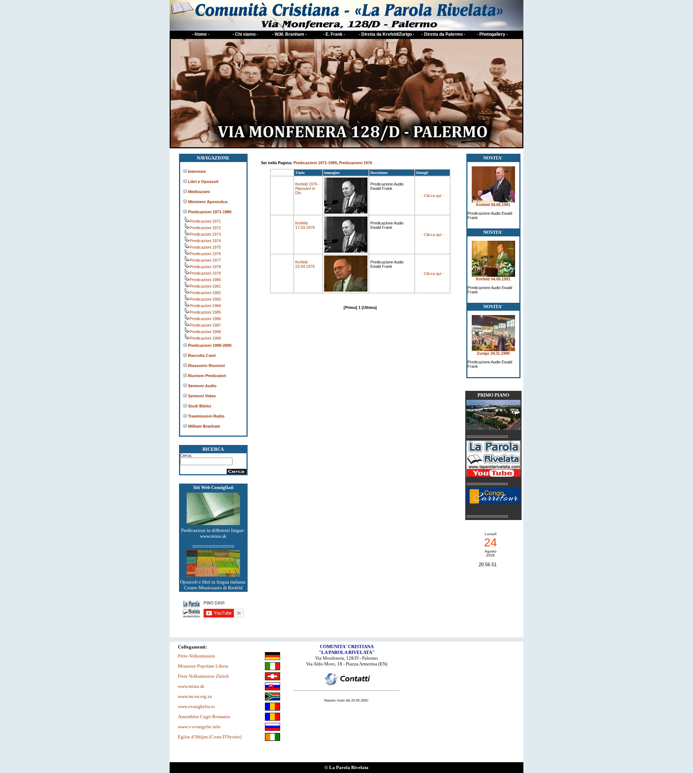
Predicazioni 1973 (205, 234)
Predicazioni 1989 (205, 338)
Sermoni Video (202, 396)
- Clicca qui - (433, 195)
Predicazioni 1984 (205, 305)
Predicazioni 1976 (205, 254)
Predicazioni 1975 (205, 247)
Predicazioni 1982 (205, 293)
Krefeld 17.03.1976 (305, 225)
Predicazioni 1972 (205, 228)
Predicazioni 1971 (205, 221)
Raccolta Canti (202, 355)
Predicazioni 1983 (205, 299)
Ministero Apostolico (208, 202)
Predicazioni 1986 (205, 318)
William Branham (204, 426)
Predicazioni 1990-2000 (209, 345)
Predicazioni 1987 (205, 325)
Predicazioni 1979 (205, 273)
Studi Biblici (199, 406)
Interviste (197, 171)
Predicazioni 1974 (205, 241)
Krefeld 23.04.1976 (305, 264)
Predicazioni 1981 (205, 286)
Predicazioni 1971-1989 (209, 212)
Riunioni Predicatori (207, 376)
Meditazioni (199, 191)
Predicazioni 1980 (205, 280)
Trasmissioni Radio (206, 416)
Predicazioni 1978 (205, 267)
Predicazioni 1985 (205, 312)
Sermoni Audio (202, 386)
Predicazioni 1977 (205, 260)
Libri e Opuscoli (203, 181)
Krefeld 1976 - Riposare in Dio (307, 188)
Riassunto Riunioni (206, 365)
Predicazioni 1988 (205, 331)
